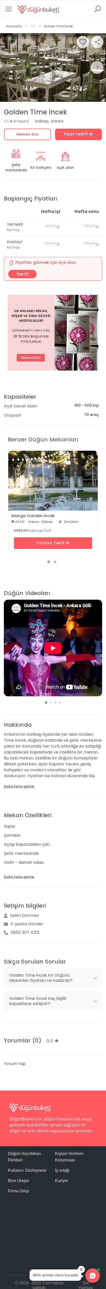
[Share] (97, 42)
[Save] (83, 42)
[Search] (97, 11)
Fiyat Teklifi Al (78, 134)
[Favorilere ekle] (90, 458)
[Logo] (38, 9)
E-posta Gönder (27, 924)
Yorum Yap (15, 1064)
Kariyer (61, 1180)
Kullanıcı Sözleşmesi (27, 1170)
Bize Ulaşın (18, 1180)
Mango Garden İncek (33, 516)
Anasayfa (14, 26)
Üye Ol (22, 274)
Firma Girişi (18, 1191)
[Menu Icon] (8, 11)
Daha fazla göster (19, 786)
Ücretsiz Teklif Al (53, 543)
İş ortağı (62, 1170)
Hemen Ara (27, 134)
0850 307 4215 (25, 932)
